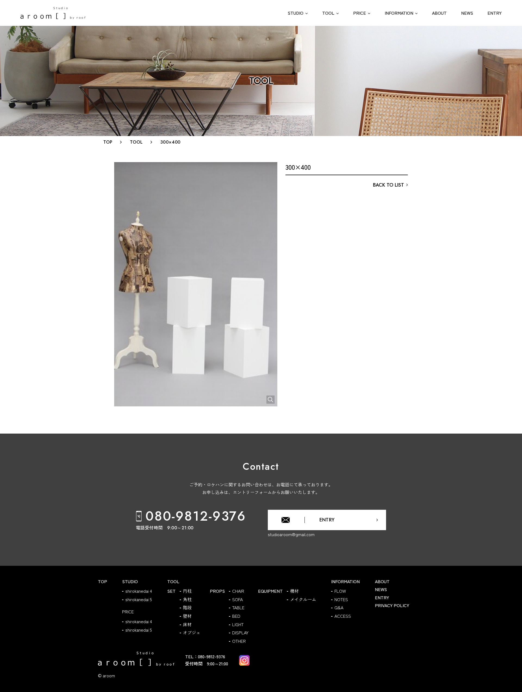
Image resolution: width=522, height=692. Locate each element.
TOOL (136, 142)
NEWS (381, 589)
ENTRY (382, 597)
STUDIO (130, 581)
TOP (107, 142)
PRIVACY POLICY (392, 605)
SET (171, 591)
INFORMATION (345, 581)
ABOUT (382, 581)
